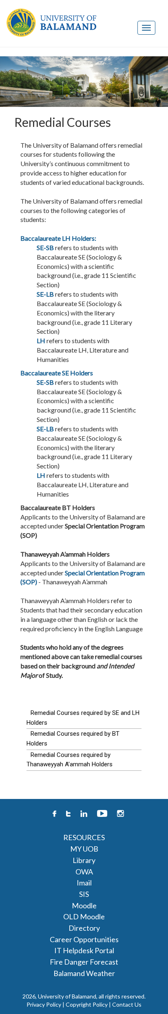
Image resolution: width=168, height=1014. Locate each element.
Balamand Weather (84, 973)
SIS (84, 894)
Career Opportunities (84, 939)
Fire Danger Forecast (84, 961)
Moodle (84, 905)
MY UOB (84, 848)
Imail (84, 882)
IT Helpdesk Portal (84, 950)
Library (84, 860)
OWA (84, 871)
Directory (84, 927)
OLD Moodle (84, 916)
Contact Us (126, 1004)
